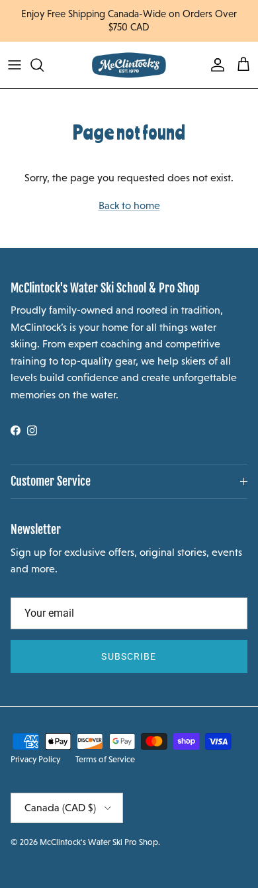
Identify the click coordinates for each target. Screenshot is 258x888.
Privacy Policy (35, 759)
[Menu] (14, 64)
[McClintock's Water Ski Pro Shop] (129, 64)
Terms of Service (105, 759)
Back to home (129, 205)
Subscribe (128, 656)
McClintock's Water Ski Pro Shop (99, 842)
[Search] (43, 64)
